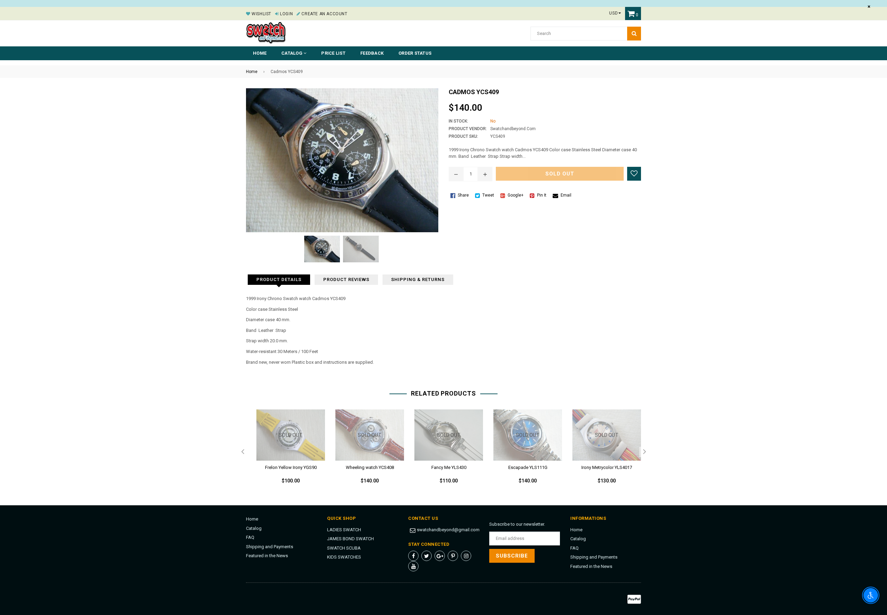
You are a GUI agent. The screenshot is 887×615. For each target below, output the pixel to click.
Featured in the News (267, 555)
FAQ (250, 537)
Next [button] (644, 452)
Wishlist (261, 13)
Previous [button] (242, 452)
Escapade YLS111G (527, 467)
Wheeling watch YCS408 (370, 467)
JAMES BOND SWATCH (350, 538)
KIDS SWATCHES (344, 557)
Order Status (414, 53)
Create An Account (323, 13)
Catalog (254, 528)
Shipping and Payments (269, 546)
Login (286, 13)
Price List (333, 53)
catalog (292, 53)
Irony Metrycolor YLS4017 (606, 467)
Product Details (278, 279)
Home (259, 53)
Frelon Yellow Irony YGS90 (291, 467)
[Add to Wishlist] (634, 174)
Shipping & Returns (418, 279)
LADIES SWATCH (344, 529)
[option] (285, 452)
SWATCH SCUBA (344, 548)
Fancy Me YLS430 (448, 467)
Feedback (372, 53)
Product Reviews (346, 279)
